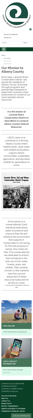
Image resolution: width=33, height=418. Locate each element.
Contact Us (7, 37)
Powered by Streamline (10, 411)
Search (25, 42)
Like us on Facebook (11, 34)
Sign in (22, 411)
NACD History (7, 63)
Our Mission (7, 58)
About (3, 55)
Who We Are (7, 61)
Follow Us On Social (9, 396)
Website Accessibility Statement (13, 408)
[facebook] (30, 30)
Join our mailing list (21, 416)
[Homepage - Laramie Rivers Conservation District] (16, 15)
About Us (4, 398)
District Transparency (9, 406)
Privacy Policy (6, 403)
